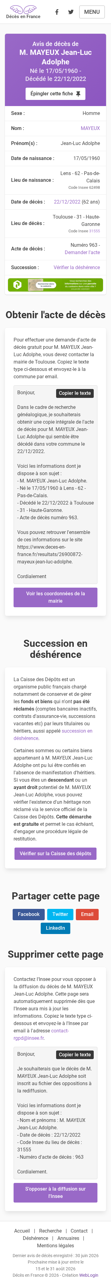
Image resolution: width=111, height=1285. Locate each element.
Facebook (28, 914)
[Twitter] (71, 12)
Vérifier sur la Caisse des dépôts (55, 853)
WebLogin (88, 1275)
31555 (94, 231)
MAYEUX (90, 128)
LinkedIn (55, 928)
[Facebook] (57, 12)
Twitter (60, 914)
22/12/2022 (67, 202)
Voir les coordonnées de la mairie (55, 597)
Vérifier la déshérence (77, 267)
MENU (92, 12)
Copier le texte (75, 393)
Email (87, 914)
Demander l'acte (82, 252)
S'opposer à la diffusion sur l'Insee (55, 1192)
